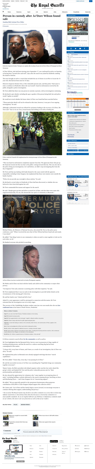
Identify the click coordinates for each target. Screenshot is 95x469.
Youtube (87, 445)
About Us (54, 445)
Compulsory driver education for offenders (77, 119)
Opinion (46, 12)
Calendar (41, 454)
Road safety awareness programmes (76, 126)
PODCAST (22, 1)
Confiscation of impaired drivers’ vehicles (77, 121)
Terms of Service (44, 435)
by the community (30, 339)
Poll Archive (71, 136)
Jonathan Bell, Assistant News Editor (13, 22)
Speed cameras (72, 128)
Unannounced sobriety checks (75, 129)
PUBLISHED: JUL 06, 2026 (72, 192)
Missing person (25, 404)
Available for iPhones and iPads (16, 441)
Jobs (55, 12)
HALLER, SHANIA (71, 143)
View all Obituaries (72, 150)
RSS (27, 1)
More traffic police (73, 123)
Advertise (54, 454)
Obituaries (64, 12)
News (9, 12)
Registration (64, 445)
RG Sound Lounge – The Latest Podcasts (78, 176)
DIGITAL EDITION (6, 1)
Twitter (77, 448)
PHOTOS (17, 1)
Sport (28, 12)
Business (19, 12)
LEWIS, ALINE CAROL (72, 145)
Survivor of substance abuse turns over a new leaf (78, 83)
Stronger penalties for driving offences (76, 124)
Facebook (78, 445)
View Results (71, 134)
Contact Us (54, 448)
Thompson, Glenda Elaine (72, 147)
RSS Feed (87, 448)
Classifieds (76, 12)
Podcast (87, 451)
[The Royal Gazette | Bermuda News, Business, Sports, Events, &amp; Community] (47, 5)
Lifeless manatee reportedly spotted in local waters (78, 62)
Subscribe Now (6, 8)
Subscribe (88, 12)
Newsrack (41, 457)
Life (37, 12)
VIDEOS (12, 1)
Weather (41, 451)
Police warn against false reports (47, 422)
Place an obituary (83, 150)
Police (15, 404)
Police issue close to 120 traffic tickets (48, 415)
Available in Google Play (61, 441)
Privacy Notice (65, 448)
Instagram (78, 451)
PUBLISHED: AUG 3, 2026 (72, 179)
